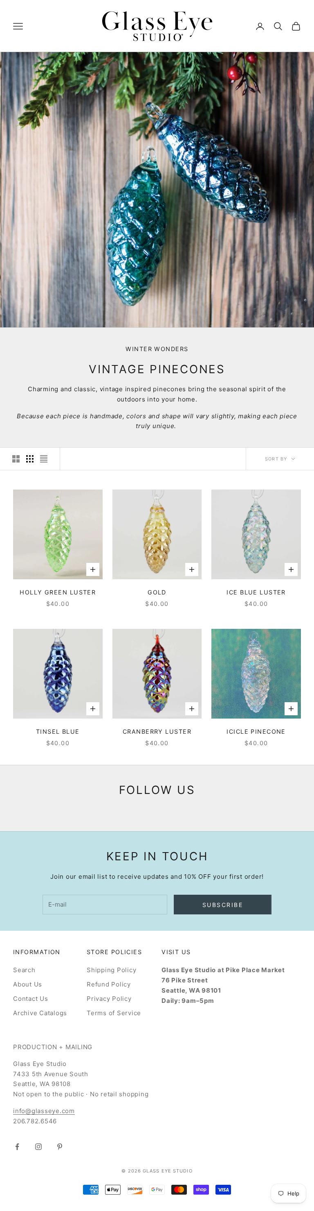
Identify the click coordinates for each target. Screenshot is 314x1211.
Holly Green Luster (58, 592)
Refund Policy (109, 984)
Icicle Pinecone (256, 731)
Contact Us (30, 998)
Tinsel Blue (58, 731)
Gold (157, 592)
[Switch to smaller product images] (30, 459)
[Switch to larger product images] (16, 459)
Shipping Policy (111, 970)
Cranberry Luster (157, 731)
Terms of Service (114, 1013)
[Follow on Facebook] (17, 1147)
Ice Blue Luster (256, 592)
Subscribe (222, 904)
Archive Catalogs (40, 1013)
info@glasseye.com (44, 1111)
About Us (27, 984)
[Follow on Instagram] (38, 1147)
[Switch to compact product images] (43, 459)
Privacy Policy (109, 998)
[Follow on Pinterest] (60, 1147)
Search (24, 970)
